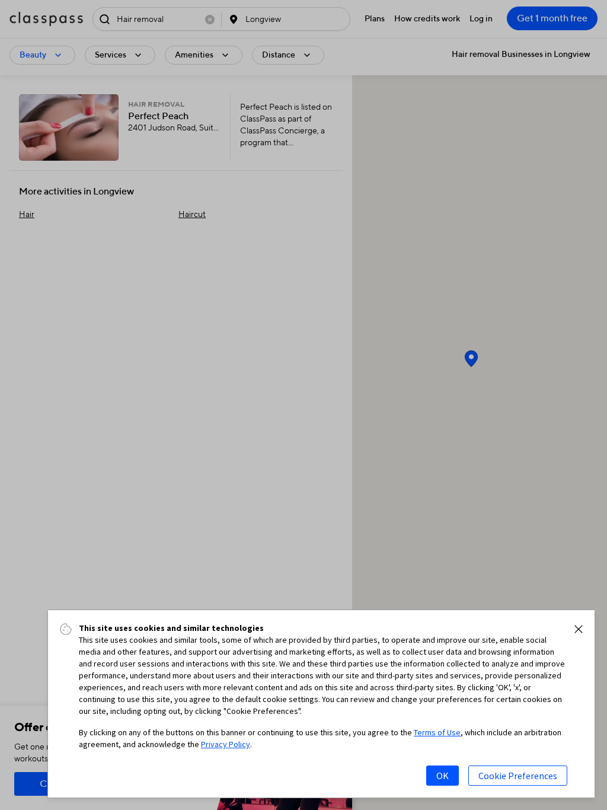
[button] (578, 629)
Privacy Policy (225, 744)
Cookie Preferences (517, 776)
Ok (442, 776)
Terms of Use (437, 732)
